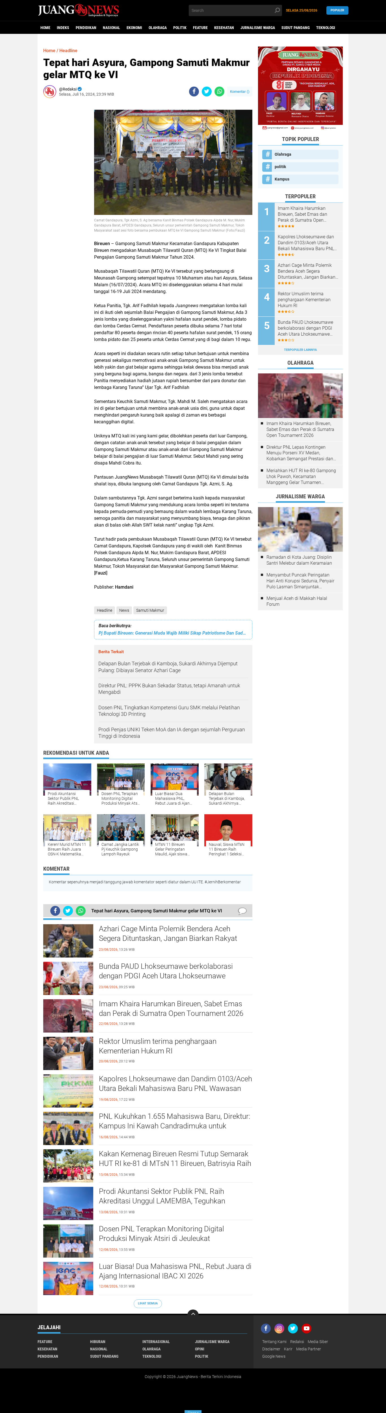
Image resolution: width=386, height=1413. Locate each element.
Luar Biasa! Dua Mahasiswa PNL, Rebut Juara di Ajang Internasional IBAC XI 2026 (175, 1271)
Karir (288, 1349)
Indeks (63, 27)
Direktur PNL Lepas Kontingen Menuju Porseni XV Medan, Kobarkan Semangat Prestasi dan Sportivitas (299, 453)
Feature (200, 27)
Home (45, 27)
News (124, 610)
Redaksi (297, 1341)
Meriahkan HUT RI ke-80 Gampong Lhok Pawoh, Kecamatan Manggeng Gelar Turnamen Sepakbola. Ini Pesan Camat (301, 476)
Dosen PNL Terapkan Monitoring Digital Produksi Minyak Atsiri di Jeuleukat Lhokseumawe (161, 1238)
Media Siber (318, 1341)
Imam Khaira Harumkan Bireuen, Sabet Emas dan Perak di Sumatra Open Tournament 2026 (171, 1009)
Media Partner (308, 1349)
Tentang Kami (274, 1341)
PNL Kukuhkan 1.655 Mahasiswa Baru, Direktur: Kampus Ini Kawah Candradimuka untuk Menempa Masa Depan (174, 1126)
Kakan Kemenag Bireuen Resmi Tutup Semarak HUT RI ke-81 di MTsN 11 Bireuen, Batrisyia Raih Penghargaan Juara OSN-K (175, 1163)
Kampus (282, 179)
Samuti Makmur (150, 610)
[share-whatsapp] (219, 91)
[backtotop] (193, 1315)
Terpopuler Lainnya (300, 350)
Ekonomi (134, 27)
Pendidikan (86, 27)
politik (180, 27)
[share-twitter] (207, 91)
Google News (273, 1356)
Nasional (111, 27)
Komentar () (240, 91)
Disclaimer (271, 1349)
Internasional (156, 1341)
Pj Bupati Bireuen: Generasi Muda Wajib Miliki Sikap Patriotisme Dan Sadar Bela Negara (173, 633)
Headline (104, 610)
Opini (199, 1349)
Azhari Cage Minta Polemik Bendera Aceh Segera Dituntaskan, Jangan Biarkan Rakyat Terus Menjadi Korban (168, 938)
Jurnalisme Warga (257, 27)
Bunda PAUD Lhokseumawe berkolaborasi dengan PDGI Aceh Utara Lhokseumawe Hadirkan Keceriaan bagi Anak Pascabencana (171, 976)
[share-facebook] (194, 91)
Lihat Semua (148, 1303)
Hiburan (97, 1341)
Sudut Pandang (295, 27)
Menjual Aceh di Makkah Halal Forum (296, 601)
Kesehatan (224, 27)
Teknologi (325, 27)
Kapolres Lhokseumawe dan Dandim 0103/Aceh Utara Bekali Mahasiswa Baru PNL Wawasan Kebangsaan (175, 1088)
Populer (337, 10)
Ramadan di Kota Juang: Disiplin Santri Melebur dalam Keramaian (299, 560)
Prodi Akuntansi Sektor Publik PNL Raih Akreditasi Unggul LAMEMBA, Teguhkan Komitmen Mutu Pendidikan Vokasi (162, 1201)
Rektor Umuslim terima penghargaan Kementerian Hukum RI (157, 1046)
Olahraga (158, 27)
